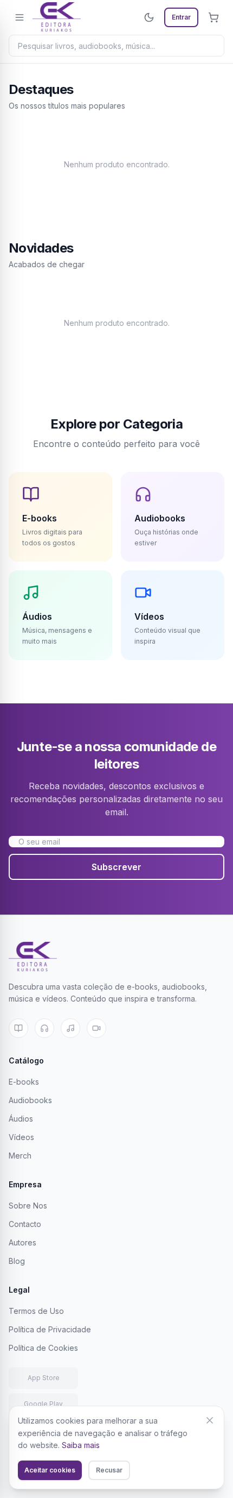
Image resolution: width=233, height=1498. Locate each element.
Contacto (25, 1224)
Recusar (109, 1470)
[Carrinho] (213, 17)
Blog (17, 1261)
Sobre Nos (28, 1205)
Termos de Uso (36, 1311)
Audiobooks (30, 1100)
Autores (22, 1242)
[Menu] (19, 17)
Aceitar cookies (49, 1470)
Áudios (21, 1118)
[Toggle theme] (149, 17)
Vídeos (21, 1137)
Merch (20, 1155)
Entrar (181, 17)
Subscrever (116, 866)
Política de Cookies (43, 1347)
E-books (24, 1081)
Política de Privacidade (50, 1329)
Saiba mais (81, 1445)
